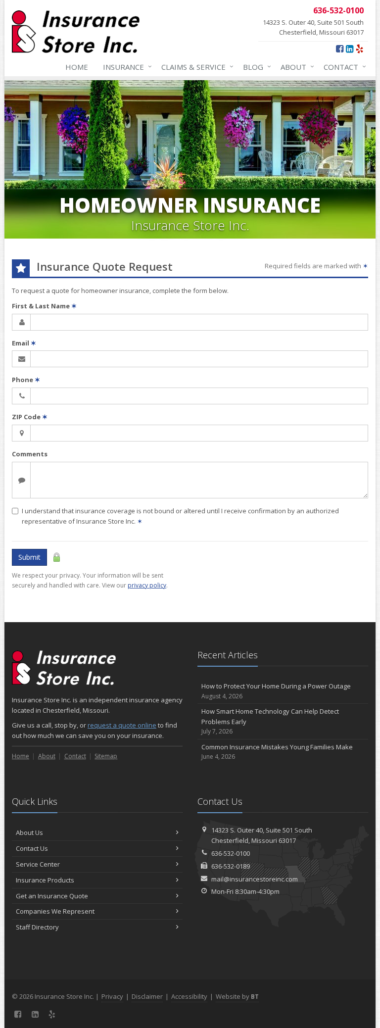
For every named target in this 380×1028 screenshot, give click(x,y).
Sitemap (106, 756)
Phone (26, 379)
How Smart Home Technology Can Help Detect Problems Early (270, 721)
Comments (30, 453)
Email (24, 343)
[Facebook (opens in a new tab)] (339, 48)
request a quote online (122, 725)
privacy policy (147, 585)
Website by (237, 996)
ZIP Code (30, 416)
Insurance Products (45, 880)
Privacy (112, 996)
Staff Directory (37, 927)
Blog (254, 66)
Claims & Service (195, 66)
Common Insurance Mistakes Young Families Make (277, 751)
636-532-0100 (230, 853)
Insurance (125, 66)
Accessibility (189, 996)
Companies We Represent (55, 911)
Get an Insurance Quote (52, 895)
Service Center (38, 864)
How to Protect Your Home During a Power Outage (276, 691)
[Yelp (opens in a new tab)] (359, 48)
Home (76, 67)
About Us (29, 832)
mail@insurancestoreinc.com (254, 879)
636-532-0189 (230, 866)
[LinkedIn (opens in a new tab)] (349, 48)
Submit (29, 557)
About (295, 66)
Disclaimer (147, 996)
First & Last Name (44, 305)
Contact (342, 66)
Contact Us (32, 848)
